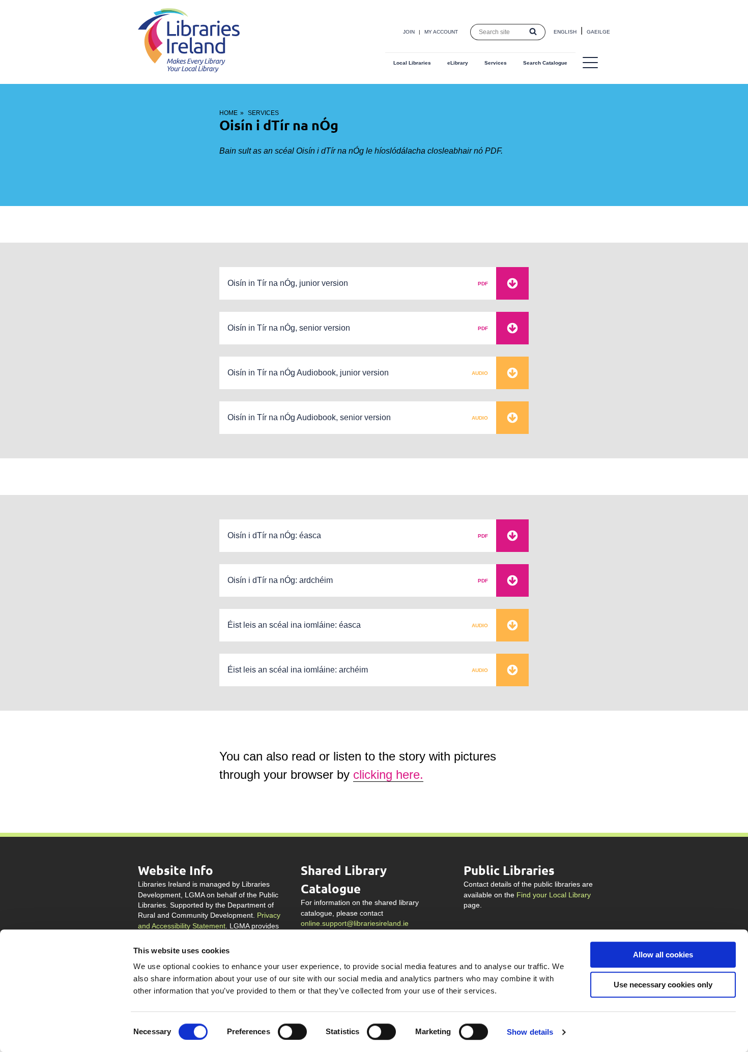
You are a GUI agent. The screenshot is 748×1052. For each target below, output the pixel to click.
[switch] (292, 1032)
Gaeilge (598, 32)
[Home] (189, 69)
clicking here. (388, 774)
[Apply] (533, 32)
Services (495, 63)
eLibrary (457, 63)
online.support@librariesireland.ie (355, 923)
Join (409, 32)
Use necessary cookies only (663, 984)
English (565, 32)
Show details (530, 1032)
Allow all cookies (663, 954)
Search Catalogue (545, 63)
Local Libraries (412, 63)
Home (228, 112)
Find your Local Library (553, 895)
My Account (441, 32)
